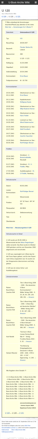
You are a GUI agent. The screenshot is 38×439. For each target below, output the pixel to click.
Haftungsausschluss (7, 432)
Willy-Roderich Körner (27, 109)
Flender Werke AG (26, 47)
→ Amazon (30, 297)
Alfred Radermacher (27, 122)
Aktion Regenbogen (27, 242)
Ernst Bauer (24, 76)
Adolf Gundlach (25, 129)
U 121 (18, 17)
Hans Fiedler (24, 115)
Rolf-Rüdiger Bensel (26, 143)
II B (21, 38)
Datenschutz (5, 430)
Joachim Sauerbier (26, 136)
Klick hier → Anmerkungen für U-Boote (18, 27)
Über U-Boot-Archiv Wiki (18, 430)
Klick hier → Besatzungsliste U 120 (18, 228)
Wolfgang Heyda (25, 102)
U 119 (4, 17)
